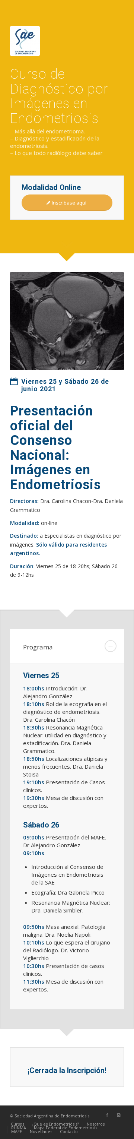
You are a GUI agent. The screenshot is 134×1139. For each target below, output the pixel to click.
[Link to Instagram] (118, 1115)
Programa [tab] (38, 647)
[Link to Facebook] (107, 1115)
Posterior (107, 321)
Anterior (27, 321)
